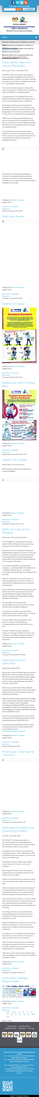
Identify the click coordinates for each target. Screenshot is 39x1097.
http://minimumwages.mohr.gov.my (14, 731)
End (7, 1016)
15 (31, 1012)
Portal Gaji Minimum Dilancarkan (13, 661)
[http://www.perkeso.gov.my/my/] (34, 1034)
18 (16, 1014)
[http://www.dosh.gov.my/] (28, 1034)
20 (24, 1014)
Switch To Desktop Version (19, 1096)
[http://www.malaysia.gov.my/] (4, 1034)
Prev (14, 1012)
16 (7, 1014)
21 (28, 1014)
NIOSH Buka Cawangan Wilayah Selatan (15, 979)
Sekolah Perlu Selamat (14, 459)
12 (19, 1012)
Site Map (31, 1028)
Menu (4, 37)
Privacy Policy (12, 1026)
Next (33, 1014)
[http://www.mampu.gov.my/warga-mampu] (19, 1040)
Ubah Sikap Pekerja (13, 216)
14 (27, 1012)
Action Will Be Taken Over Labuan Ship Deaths (16, 64)
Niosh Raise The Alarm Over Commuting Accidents (18, 829)
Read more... (6, 209)
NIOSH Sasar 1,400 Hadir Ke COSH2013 (18, 753)
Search (19, 9)
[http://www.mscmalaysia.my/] (16, 1034)
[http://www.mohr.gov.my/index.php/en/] (22, 1034)
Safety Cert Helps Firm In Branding (16, 530)
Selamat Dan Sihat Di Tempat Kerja (18, 384)
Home (4, 48)
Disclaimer (22, 1028)
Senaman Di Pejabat (13, 303)
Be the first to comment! (10, 206)
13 (23, 1012)
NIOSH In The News (18, 200)
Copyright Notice (10, 1028)
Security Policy (24, 1026)
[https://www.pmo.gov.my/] (10, 1034)
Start (8, 1012)
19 (20, 1014)
